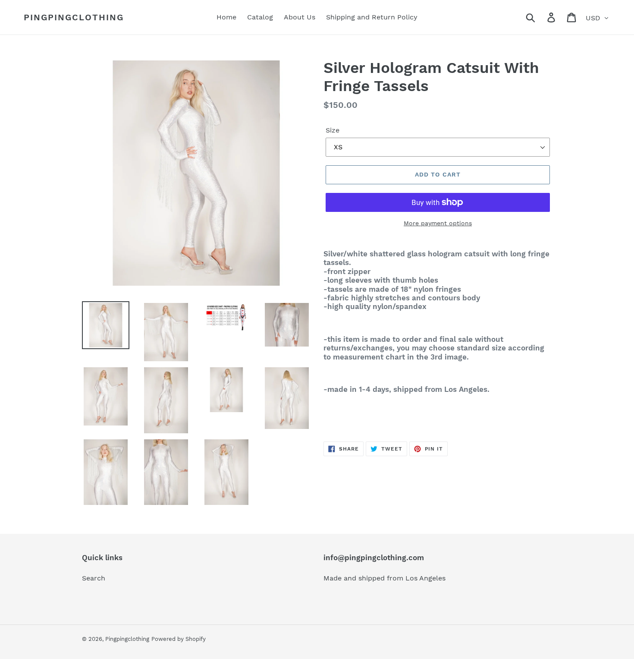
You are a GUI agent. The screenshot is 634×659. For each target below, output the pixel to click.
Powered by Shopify (178, 639)
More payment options (438, 223)
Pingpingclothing (74, 17)
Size (332, 130)
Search (93, 578)
